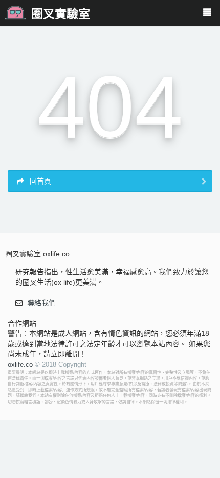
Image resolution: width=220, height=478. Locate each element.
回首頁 (39, 181)
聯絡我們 (41, 302)
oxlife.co (20, 364)
